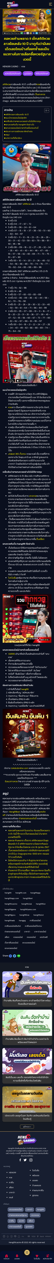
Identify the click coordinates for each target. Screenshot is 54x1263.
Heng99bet (14, 811)
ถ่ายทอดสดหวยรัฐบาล (18, 1215)
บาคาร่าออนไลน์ (40, 931)
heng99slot (39, 915)
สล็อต (7, 937)
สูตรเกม (35, 1195)
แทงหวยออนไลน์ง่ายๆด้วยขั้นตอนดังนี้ (22, 127)
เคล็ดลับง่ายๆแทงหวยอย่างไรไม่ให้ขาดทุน (23, 121)
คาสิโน (11, 1182)
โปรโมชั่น (12, 577)
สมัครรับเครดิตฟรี (12, 73)
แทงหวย (32, 495)
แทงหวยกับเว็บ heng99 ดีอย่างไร (20, 124)
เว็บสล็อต (40, 539)
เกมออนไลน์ (31, 937)
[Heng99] (21, 4)
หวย (23, 66)
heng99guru (10, 915)
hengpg (22, 920)
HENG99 (12, 1172)
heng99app (35, 892)
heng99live (24, 915)
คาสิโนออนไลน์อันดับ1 (13, 926)
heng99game (10, 909)
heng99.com (21, 892)
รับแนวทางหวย (11, 781)
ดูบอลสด (28, 73)
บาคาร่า (27, 931)
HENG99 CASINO (10, 66)
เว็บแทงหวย (40, 94)
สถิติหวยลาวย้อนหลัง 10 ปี (17, 114)
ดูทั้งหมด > (27, 1127)
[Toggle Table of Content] (45, 110)
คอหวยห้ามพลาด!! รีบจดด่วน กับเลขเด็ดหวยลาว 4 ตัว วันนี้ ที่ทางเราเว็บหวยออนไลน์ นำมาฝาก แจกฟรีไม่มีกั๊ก (29, 834)
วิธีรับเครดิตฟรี (42, 73)
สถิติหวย (6, 84)
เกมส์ (11, 1197)
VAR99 (11, 653)
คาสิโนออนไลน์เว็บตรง (33, 926)
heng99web (10, 920)
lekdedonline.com (19, 768)
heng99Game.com (28, 909)
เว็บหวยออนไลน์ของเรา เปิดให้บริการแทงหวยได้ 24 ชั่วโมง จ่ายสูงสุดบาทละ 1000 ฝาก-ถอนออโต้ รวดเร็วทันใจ (28, 854)
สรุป (7, 134)
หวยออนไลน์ (18, 937)
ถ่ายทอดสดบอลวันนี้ (27, 818)
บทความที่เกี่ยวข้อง (14, 138)
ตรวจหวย (35, 1215)
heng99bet (28, 898)
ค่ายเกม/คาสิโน (38, 1190)
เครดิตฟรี (44, 937)
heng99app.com (12, 898)
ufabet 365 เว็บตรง (17, 453)
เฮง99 (21, 1220)
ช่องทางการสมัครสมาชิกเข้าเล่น (19, 131)
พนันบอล (35, 1175)
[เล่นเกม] (27, 1252)
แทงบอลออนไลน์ (28, 942)
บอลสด (35, 1180)
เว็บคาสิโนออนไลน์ (11, 942)
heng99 (25, 689)
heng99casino (11, 903)
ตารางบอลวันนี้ (15, 1226)
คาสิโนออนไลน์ (35, 920)
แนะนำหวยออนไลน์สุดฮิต (16, 117)
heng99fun (41, 903)
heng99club (26, 903)
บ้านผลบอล (36, 1185)
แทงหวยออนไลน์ (11, 948)
